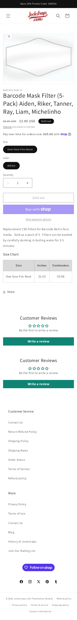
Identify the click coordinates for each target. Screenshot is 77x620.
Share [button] (11, 292)
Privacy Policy (17, 504)
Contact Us (15, 422)
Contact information (40, 611)
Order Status (16, 460)
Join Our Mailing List (22, 551)
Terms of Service (19, 469)
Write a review (38, 341)
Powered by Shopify (42, 598)
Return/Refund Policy (22, 432)
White (13, 166)
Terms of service (39, 605)
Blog (11, 532)
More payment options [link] (38, 219)
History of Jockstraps (22, 541)
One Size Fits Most (22, 150)
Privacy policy (19, 605)
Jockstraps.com (22, 598)
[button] (8, 15)
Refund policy (17, 478)
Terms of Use (16, 513)
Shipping (7, 126)
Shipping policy (60, 605)
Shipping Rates (18, 450)
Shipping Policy (18, 441)
